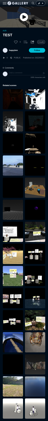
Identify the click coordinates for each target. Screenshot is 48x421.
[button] (33, 3)
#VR (5, 31)
